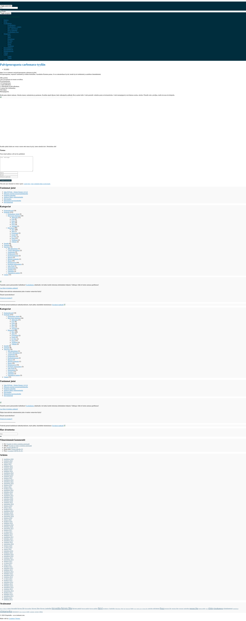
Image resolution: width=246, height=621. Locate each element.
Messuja (10, 257)
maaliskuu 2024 (8, 473)
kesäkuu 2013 (8, 592)
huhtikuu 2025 (8, 466)
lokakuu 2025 (8, 462)
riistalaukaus (235, 608)
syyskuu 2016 (8, 547)
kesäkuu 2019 (8, 509)
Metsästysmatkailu (13, 259)
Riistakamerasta (8, 51)
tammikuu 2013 (8, 596)
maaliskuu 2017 (8, 537)
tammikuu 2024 (8, 474)
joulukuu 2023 (8, 476)
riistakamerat (228, 608)
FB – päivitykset (13, 28)
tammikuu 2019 (8, 514)
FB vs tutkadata (12, 30)
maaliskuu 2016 (8, 554)
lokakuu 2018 (8, 518)
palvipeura (156, 608)
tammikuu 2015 (8, 575)
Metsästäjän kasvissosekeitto (12, 200)
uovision (37, 612)
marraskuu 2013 (9, 591)
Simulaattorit (11, 268)
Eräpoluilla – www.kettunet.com (10, 17)
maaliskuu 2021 (8, 495)
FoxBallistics (8, 23)
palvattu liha (145, 608)
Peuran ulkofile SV (12, 447)
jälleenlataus (118, 608)
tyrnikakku (32, 611)
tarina (20, 611)
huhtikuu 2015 (8, 570)
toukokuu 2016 (8, 551)
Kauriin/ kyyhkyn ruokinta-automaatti (18, 444)
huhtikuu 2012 (8, 599)
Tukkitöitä (11, 271)
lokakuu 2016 (8, 546)
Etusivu (6, 20)
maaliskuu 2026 (8, 459)
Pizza (13, 224)
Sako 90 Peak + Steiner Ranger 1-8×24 (16, 192)
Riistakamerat (12, 262)
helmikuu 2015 (8, 573)
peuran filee (175, 608)
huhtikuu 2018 (8, 523)
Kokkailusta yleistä (13, 214)
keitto (132, 608)
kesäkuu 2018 (8, 521)
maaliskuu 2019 (8, 511)
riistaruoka (6, 611)
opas (135, 608)
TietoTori (6, 247)
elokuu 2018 (7, 520)
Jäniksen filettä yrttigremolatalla (13, 197)
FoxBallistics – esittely (14, 27)
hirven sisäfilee (93, 608)
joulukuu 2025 (8, 461)
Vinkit (9, 58)
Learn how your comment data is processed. (37, 184)
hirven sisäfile (85, 608)
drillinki (9, 608)
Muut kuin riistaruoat (14, 216)
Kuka (5, 22)
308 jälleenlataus (13, 248)
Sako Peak (11, 266)
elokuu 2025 (7, 464)
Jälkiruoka (15, 217)
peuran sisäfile (202, 608)
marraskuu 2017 (9, 528)
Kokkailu (7, 212)
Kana (13, 221)
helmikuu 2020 (8, 500)
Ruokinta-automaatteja (14, 264)
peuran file (168, 608)
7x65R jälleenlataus (14, 250)
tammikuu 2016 (8, 556)
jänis (122, 608)
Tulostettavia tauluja (14, 273)
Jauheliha (112, 608)
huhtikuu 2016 (8, 552)
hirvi (100, 608)
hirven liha (66, 608)
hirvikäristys (106, 608)
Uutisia (6, 274)
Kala (13, 219)
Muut (13, 222)
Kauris (10, 42)
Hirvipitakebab (8, 202)
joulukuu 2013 (8, 589)
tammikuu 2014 (8, 587)
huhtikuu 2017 (8, 535)
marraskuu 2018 (9, 516)
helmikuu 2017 (8, 539)
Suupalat (14, 226)
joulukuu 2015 (8, 558)
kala (124, 608)
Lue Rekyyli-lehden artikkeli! (9, 288)
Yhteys (6, 60)
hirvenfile (14, 608)
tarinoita (24, 611)
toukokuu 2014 (8, 582)
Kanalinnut (11, 39)
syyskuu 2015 (8, 563)
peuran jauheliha (184, 608)
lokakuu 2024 (8, 469)
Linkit (5, 54)
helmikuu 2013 (8, 594)
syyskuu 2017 (8, 532)
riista (210, 608)
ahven (1, 608)
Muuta (10, 261)
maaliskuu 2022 (8, 490)
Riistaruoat (7, 34)
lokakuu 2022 (8, 485)
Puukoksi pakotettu (9, 195)
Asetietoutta (11, 252)
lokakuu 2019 (8, 506)
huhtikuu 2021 (8, 494)
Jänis (9, 37)
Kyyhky (10, 41)
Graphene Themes (14, 618)
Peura (9, 44)
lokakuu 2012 (8, 598)
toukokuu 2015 (8, 568)
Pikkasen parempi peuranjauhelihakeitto (16, 194)
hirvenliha (56, 608)
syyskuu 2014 (8, 578)
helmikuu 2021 (8, 497)
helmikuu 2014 (8, 585)
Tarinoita (6, 245)
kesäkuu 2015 (8, 566)
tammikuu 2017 (8, 540)
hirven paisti (76, 608)
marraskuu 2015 (9, 559)
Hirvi (9, 35)
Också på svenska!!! (6, 298)
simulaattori (15, 612)
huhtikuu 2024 (8, 471)
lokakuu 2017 (8, 530)
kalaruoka (128, 608)
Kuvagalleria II (8, 49)
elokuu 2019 (7, 507)
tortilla (27, 612)
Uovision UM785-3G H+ (15, 451)
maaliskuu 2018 (8, 525)
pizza (207, 608)
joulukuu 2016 (8, 542)
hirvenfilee (28, 608)
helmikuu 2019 (8, 513)
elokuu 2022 (7, 487)
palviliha (150, 608)
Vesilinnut (11, 46)
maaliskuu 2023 (8, 480)
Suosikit (6, 243)
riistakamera (218, 608)
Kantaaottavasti (8, 210)
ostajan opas (139, 608)
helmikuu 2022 (8, 492)
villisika (41, 612)
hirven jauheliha (45, 608)
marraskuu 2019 (9, 504)
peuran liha (193, 608)
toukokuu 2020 (8, 499)
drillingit (5, 608)
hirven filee (36, 608)
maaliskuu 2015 (8, 572)
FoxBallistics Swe (13, 32)
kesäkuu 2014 (8, 580)
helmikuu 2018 (8, 526)
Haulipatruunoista (13, 255)
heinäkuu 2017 (8, 533)
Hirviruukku (7, 199)
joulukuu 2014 (8, 577)
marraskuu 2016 (9, 544)
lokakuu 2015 (8, 561)
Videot (6, 53)
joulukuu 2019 (8, 502)
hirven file (21, 608)
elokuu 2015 (7, 565)
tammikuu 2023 (8, 481)
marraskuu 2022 (9, 483)
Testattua (10, 269)
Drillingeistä (11, 254)
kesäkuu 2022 (8, 488)
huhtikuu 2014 (8, 584)
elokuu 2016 (7, 549)
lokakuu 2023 (8, 478)
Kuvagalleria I (8, 48)
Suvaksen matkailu (58, 305)
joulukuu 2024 (8, 468)
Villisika (14, 242)
